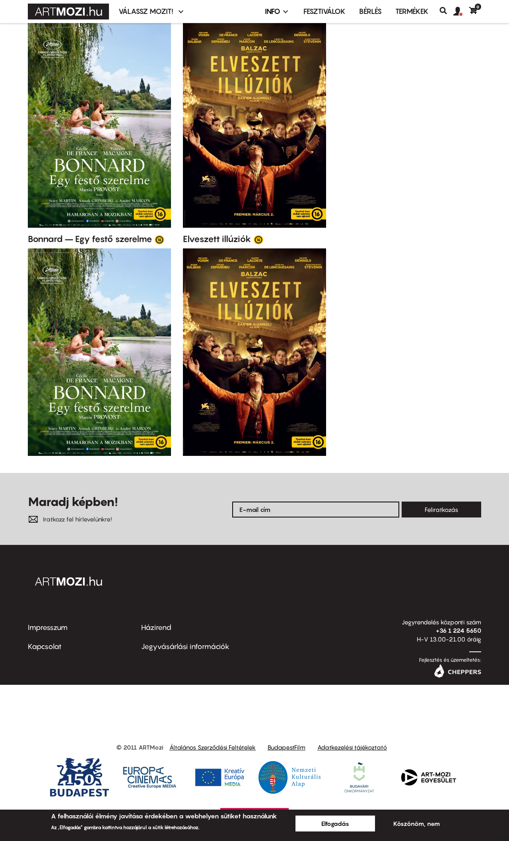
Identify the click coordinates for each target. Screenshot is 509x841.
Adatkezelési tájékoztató (352, 747)
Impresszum (48, 627)
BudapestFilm (286, 747)
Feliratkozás (441, 509)
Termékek (412, 11)
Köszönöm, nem (416, 823)
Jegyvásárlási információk (185, 646)
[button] (461, 11)
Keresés (446, 11)
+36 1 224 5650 (458, 630)
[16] (159, 239)
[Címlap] (68, 11)
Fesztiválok (324, 11)
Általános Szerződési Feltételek (212, 747)
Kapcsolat (45, 646)
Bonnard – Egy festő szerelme (90, 239)
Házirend (156, 627)
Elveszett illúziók (217, 239)
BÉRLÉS (370, 11)
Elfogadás (335, 823)
